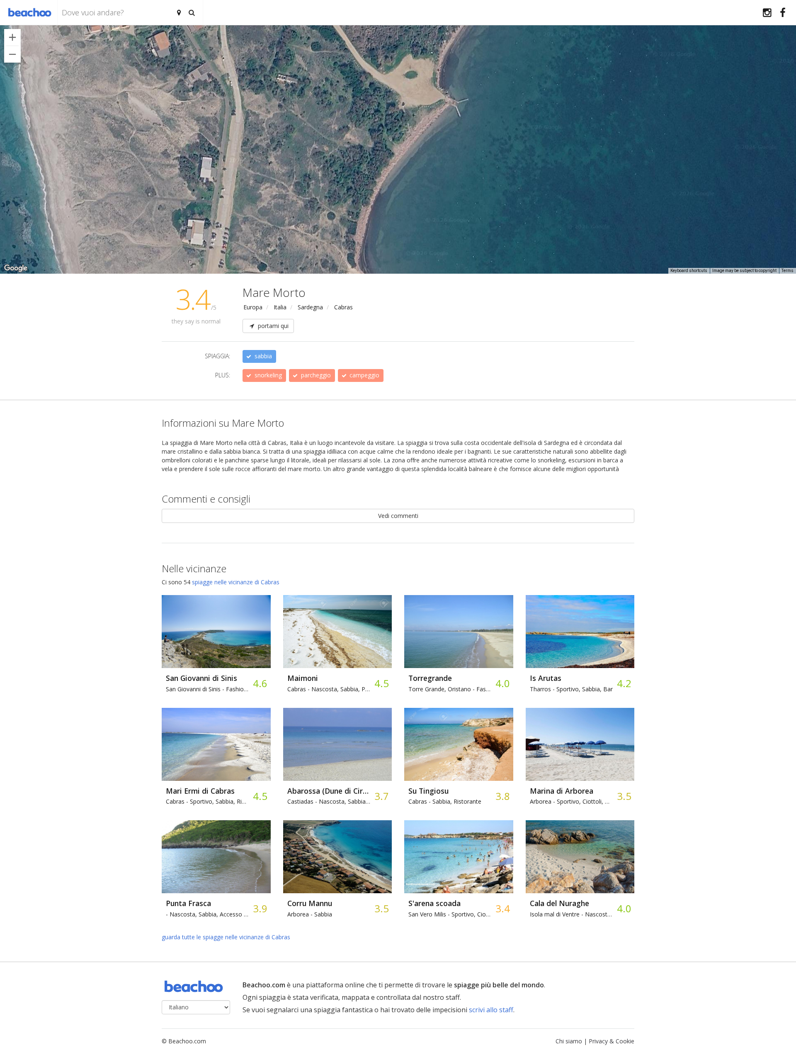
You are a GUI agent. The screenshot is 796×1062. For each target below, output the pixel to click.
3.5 (624, 796)
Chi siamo (569, 1041)
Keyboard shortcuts (688, 270)
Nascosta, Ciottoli (571, 914)
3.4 (502, 908)
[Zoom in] (12, 37)
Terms (787, 270)
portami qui (272, 326)
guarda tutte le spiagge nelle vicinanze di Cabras (226, 937)
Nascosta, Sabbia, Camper (328, 801)
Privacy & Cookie (611, 1041)
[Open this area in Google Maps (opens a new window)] (15, 268)
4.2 (624, 683)
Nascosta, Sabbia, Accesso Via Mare (207, 914)
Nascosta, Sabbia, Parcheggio (328, 689)
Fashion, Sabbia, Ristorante (207, 689)
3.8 (502, 796)
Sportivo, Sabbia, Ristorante (207, 801)
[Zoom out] (12, 54)
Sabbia (309, 914)
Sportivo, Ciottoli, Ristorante (571, 801)
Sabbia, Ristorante (444, 801)
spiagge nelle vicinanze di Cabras (235, 582)
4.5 (381, 683)
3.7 (381, 796)
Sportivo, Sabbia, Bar (571, 689)
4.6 (260, 683)
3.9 (260, 908)
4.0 (502, 683)
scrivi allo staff (491, 1009)
